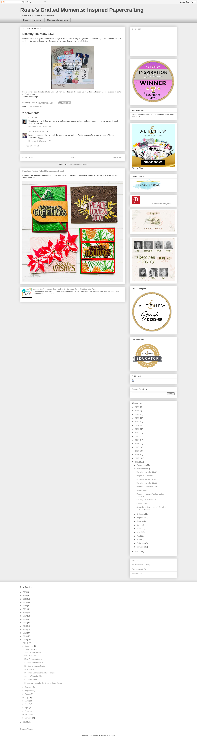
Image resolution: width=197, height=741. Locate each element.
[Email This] (59, 102)
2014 (137, 451)
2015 (137, 447)
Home (25, 20)
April (139, 536)
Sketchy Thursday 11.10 (146, 483)
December (141, 465)
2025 (137, 411)
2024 (137, 414)
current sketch (82, 41)
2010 (137, 551)
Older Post (118, 157)
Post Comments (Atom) (78, 164)
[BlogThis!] (62, 102)
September (142, 518)
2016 (137, 444)
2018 (137, 436)
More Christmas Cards (146, 479)
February (141, 543)
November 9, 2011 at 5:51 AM (39, 141)
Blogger (112, 736)
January (140, 547)
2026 (137, 407)
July (139, 525)
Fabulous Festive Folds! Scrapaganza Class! (43, 171)
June (139, 529)
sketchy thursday (35, 106)
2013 (137, 455)
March (140, 539)
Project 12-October (144, 476)
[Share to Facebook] (67, 102)
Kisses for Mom (143, 503)
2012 (137, 458)
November (141, 469)
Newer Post (28, 157)
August (140, 521)
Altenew (38, 20)
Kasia (30, 118)
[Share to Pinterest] (70, 102)
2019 (137, 433)
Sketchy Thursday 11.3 (146, 500)
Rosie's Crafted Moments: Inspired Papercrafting (82, 10)
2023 (137, 418)
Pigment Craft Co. (139, 569)
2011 (137, 462)
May (139, 532)
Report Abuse (26, 729)
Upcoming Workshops (57, 20)
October (140, 514)
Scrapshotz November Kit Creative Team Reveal (43, 683)
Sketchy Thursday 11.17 (146, 472)
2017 (137, 440)
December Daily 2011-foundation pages (39, 673)
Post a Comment (32, 146)
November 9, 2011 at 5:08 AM (39, 127)
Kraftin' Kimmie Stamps (141, 565)
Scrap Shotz (137, 574)
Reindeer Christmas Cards (147, 486)
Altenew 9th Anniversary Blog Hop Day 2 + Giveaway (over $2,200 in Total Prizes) (65, 289)
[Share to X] (65, 102)
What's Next (141, 490)
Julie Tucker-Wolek (36, 132)
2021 (137, 425)
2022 (137, 422)
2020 (137, 429)
